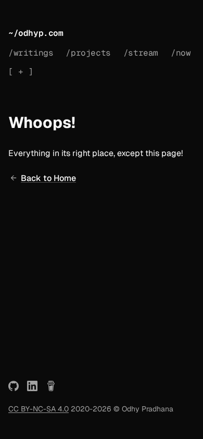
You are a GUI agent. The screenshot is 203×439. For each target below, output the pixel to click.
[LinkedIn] (32, 386)
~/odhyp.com (36, 33)
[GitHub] (13, 386)
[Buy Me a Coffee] (51, 386)
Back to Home (48, 178)
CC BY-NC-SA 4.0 (38, 409)
